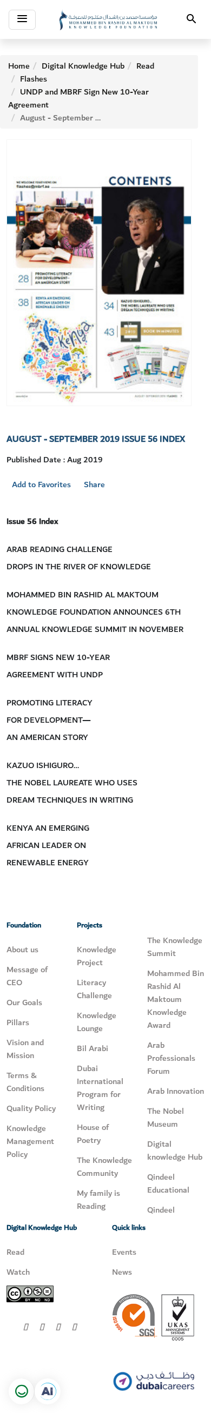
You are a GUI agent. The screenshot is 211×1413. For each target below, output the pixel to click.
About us (22, 950)
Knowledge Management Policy (30, 1141)
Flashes (33, 79)
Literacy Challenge (94, 988)
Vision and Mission (25, 1048)
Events (124, 1252)
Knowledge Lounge (96, 1021)
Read (145, 66)
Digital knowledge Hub (174, 1150)
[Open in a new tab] (48, 1391)
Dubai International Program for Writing (100, 1087)
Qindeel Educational (168, 1183)
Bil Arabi (92, 1048)
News (122, 1272)
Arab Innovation (175, 1091)
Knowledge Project (96, 956)
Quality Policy (31, 1108)
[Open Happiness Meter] (22, 1391)
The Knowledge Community (104, 1166)
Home (19, 66)
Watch (18, 1272)
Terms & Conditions (25, 1081)
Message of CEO (27, 976)
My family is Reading (98, 1199)
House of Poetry (93, 1133)
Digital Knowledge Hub (83, 66)
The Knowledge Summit (174, 946)
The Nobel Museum (165, 1117)
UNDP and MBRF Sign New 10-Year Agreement (78, 98)
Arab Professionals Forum (171, 1058)
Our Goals (24, 1002)
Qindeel (161, 1210)
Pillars (17, 1022)
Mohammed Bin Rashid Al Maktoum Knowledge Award (175, 999)
